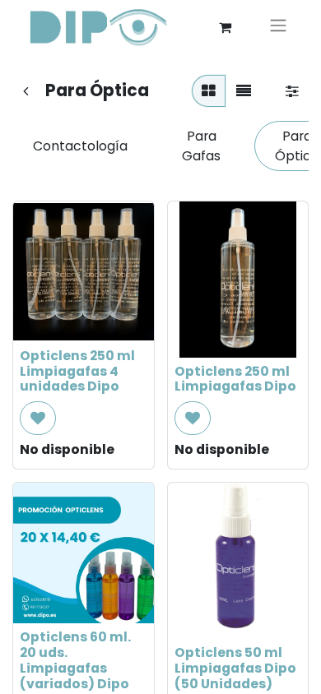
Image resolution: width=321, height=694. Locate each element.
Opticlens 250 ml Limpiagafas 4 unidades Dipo (77, 371)
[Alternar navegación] (278, 28)
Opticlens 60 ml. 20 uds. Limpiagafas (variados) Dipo (75, 660)
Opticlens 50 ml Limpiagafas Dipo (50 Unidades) (235, 668)
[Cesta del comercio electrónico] (224, 27)
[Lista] (244, 91)
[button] (38, 418)
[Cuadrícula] (208, 91)
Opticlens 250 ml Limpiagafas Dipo (235, 379)
